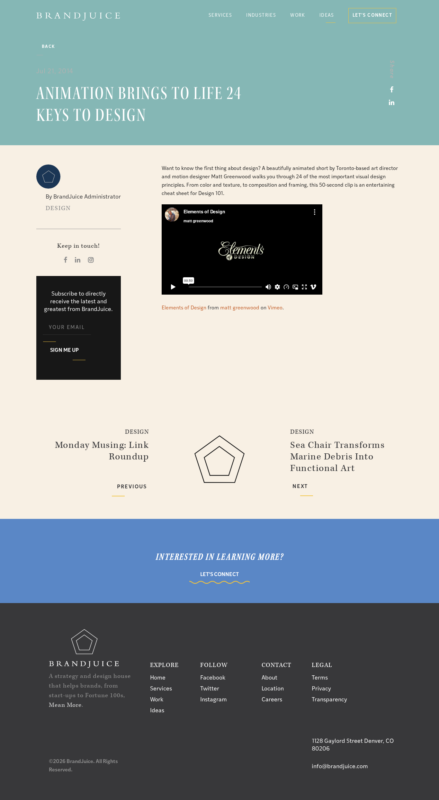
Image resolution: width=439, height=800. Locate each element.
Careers (272, 700)
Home (158, 678)
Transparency (329, 700)
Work (297, 15)
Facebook (212, 678)
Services (161, 689)
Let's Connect (219, 574)
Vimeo (275, 308)
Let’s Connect (372, 15)
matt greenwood (239, 308)
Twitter (209, 689)
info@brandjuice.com (340, 767)
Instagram (213, 700)
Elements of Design (184, 308)
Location (273, 689)
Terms (320, 678)
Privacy (321, 689)
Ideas (326, 15)
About (269, 678)
